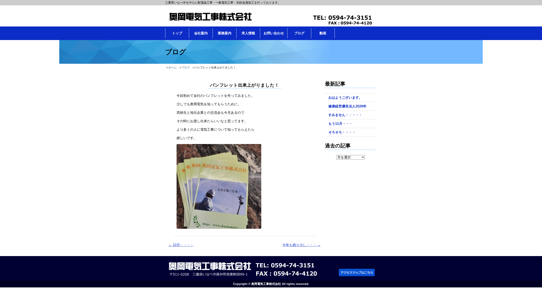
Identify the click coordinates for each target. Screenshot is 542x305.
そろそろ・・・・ (341, 132)
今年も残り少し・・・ (301, 245)
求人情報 (248, 33)
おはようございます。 (345, 97)
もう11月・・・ (340, 123)
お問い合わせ (274, 33)
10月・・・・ (181, 245)
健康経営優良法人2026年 (347, 106)
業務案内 (224, 33)
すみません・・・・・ (345, 115)
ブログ (299, 33)
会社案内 (201, 33)
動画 (322, 33)
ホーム (172, 67)
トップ (177, 33)
